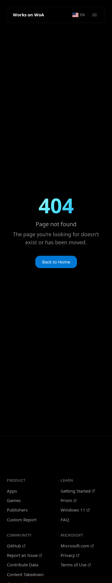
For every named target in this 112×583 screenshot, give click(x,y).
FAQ (65, 519)
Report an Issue (22, 555)
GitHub (14, 546)
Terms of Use (73, 564)
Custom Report (21, 519)
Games (14, 500)
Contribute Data (22, 564)
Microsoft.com (75, 546)
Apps (12, 491)
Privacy (68, 555)
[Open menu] (94, 15)
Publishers (17, 510)
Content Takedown (25, 574)
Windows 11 (73, 510)
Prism (66, 500)
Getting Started (75, 491)
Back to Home (56, 262)
